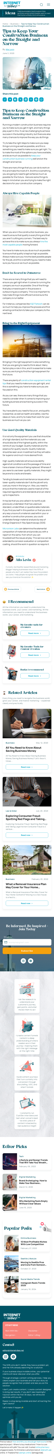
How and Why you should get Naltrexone (29, 1441)
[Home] (12, 4)
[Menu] (48, 4)
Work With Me (11, 1330)
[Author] (34, 560)
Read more (33, 633)
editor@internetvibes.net (13, 1350)
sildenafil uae (45, 1450)
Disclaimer (32, 1330)
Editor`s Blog (34, 1335)
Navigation (10, 1335)
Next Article (41, 589)
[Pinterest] (30, 960)
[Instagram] (23, 960)
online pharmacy (42, 1447)
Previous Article (13, 589)
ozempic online (25, 1452)
